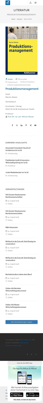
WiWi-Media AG (25, 340)
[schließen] (6, 390)
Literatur (19, 19)
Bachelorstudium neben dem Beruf (19, 274)
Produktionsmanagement (22, 88)
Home (13, 19)
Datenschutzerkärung (13, 345)
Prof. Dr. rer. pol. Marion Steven (21, 117)
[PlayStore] (32, 394)
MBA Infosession (12, 227)
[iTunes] (16, 394)
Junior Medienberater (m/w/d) (17, 172)
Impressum (24, 343)
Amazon (10, 79)
